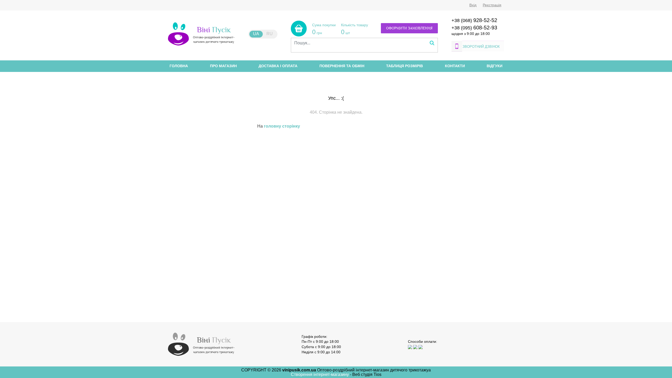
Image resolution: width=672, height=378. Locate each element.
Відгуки (494, 66)
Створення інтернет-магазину (320, 374)
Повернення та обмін (341, 66)
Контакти (455, 66)
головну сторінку (282, 126)
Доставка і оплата (278, 66)
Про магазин (223, 66)
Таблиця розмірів (404, 66)
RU (269, 34)
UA (256, 34)
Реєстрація (492, 5)
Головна (179, 66)
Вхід (472, 5)
